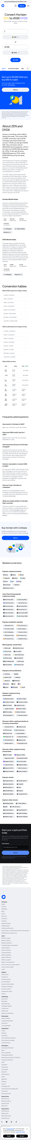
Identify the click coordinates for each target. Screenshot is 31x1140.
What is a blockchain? (8, 962)
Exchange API (6, 1086)
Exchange (4, 1035)
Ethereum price (6, 1101)
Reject (9, 1136)
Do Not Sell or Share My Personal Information (15, 930)
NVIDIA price (5, 1111)
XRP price (4, 1106)
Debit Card (5, 1011)
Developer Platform (8, 1048)
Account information (8, 984)
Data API (4, 1072)
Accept (22, 1136)
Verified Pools (6, 1042)
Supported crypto (7, 991)
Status (3, 993)
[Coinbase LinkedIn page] (6, 1122)
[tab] (4, 68)
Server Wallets (6, 1052)
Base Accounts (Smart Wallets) (11, 1057)
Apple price (5, 1113)
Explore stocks (6, 940)
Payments (5, 1023)
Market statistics (7, 943)
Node (3, 1076)
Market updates (6, 955)
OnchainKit (5, 1069)
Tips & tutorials (6, 950)
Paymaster (5, 1067)
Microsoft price (6, 1116)
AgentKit (4, 1079)
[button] (28, 6)
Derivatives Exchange (8, 1040)
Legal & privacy (6, 923)
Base (3, 1050)
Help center (5, 974)
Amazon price (6, 1118)
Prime (3, 1030)
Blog (3, 911)
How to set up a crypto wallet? (11, 964)
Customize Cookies (20, 1132)
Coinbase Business (7, 1021)
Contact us (5, 977)
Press (3, 914)
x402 (3, 1062)
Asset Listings (6, 1018)
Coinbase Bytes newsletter (10, 945)
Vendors (4, 921)
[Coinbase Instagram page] (11, 1122)
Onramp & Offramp (7, 1060)
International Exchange (8, 1038)
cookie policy (10, 1128)
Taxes (3, 969)
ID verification (6, 981)
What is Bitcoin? (6, 957)
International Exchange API (10, 1088)
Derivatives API (6, 1093)
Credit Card (5, 1008)
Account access (6, 989)
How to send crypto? (8, 967)
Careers (4, 906)
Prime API (4, 1091)
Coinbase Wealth (7, 1006)
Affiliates (4, 909)
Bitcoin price (5, 1098)
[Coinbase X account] (1, 1122)
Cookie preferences (7, 928)
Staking (4, 1033)
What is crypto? (6, 960)
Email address (5, 843)
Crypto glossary (6, 952)
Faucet (4, 1084)
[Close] (27, 1129)
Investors (4, 918)
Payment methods (7, 986)
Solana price (5, 1103)
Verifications (5, 1074)
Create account (6, 979)
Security (4, 916)
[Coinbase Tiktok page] (16, 1122)
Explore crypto (6, 938)
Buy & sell (5, 999)
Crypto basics (6, 947)
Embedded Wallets (7, 1055)
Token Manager (6, 1025)
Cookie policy (6, 926)
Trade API (4, 1064)
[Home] (3, 5)
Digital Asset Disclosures (9, 933)
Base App (4, 1001)
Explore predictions (7, 1013)
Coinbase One (6, 1003)
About (3, 904)
